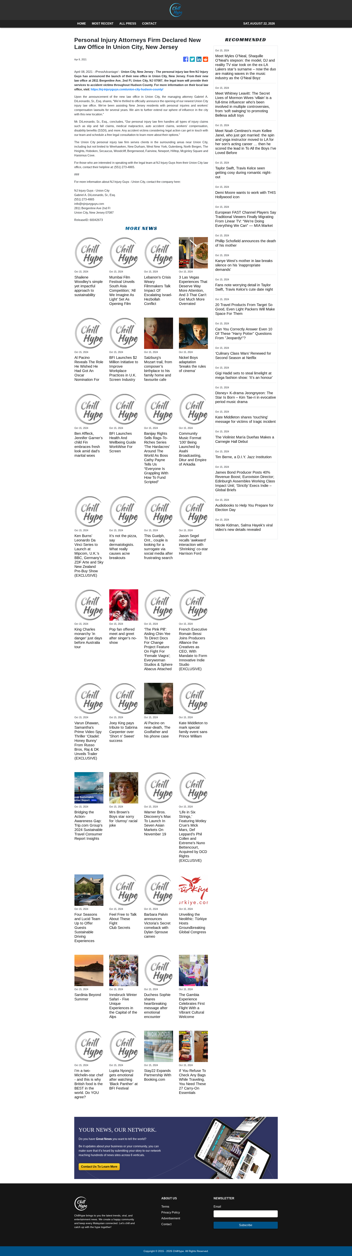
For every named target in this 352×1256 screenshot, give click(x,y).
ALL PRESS (127, 23)
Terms (165, 1206)
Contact (166, 1224)
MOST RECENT (102, 23)
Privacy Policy (170, 1212)
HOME (81, 23)
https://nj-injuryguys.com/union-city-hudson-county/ (127, 89)
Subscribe (245, 1225)
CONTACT (149, 23)
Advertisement (170, 1218)
